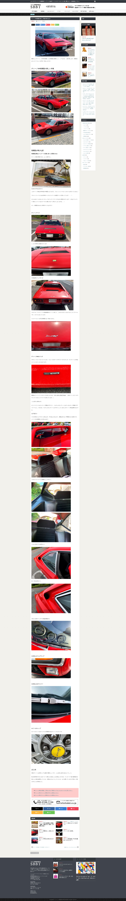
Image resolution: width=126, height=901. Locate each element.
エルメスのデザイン (86, 151)
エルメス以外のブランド (87, 134)
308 (44, 21)
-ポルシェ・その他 (86, 160)
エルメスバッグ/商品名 (87, 143)
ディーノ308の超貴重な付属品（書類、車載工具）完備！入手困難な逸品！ (46, 824)
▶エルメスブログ (86, 138)
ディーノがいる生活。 (69, 830)
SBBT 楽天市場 (83, 11)
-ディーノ (39, 21)
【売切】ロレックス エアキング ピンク (70, 847)
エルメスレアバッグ (86, 149)
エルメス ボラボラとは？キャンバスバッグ (88, 39)
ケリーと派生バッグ (86, 147)
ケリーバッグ (67, 11)
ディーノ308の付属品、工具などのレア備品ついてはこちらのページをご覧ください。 (54, 790)
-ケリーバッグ (86, 128)
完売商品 (84, 136)
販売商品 (42, 11)
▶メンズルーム (85, 162)
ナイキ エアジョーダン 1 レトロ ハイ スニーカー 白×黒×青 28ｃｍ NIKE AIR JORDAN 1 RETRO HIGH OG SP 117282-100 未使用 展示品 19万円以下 (88, 96)
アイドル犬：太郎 (86, 166)
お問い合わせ (91, 11)
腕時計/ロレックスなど (74, 821)
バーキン (59, 11)
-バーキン (85, 126)
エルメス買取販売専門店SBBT (61, 899)
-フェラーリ (85, 158)
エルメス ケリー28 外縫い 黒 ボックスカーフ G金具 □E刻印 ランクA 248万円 (88, 85)
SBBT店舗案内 (34, 11)
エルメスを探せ (85, 153)
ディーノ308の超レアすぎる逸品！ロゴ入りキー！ (41, 847)
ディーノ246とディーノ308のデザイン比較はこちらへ (47, 792)
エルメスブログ (75, 11)
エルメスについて (50, 11)
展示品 (84, 164)
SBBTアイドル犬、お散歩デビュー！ (91, 75)
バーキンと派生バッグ (87, 145)
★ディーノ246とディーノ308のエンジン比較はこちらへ (46, 795)
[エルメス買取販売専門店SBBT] (43, 8)
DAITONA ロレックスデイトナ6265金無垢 (91, 60)
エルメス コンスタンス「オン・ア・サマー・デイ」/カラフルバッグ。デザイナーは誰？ (85, 878)
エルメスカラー (85, 141)
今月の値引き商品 (86, 132)
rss (95, 1)
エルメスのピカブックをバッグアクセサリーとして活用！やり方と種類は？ (91, 52)
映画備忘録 (85, 168)
